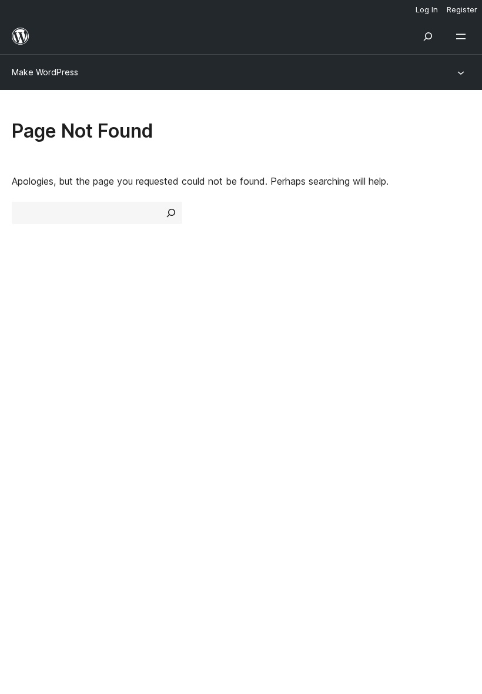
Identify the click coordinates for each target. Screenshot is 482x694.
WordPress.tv (282, 386)
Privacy (28, 386)
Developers (271, 365)
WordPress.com (52, 425)
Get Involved (392, 323)
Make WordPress (45, 72)
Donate (386, 365)
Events (379, 345)
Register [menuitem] (462, 9)
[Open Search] (427, 36)
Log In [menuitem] (427, 9)
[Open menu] (463, 36)
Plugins (144, 365)
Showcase (152, 323)
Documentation (280, 345)
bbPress (35, 466)
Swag (382, 386)
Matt (28, 445)
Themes (146, 345)
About (25, 323)
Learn (259, 323)
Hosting (28, 365)
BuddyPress (44, 487)
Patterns (147, 386)
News (24, 345)
